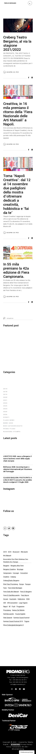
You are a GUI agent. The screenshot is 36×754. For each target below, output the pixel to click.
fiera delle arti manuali (11, 592)
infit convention (12, 603)
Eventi (6, 417)
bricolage (20, 569)
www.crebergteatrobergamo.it (13, 625)
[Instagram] (12, 689)
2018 (5, 391)
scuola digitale (20, 614)
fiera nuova (25, 595)
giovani (5, 599)
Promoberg (7, 610)
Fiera (5, 588)
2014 (5, 388)
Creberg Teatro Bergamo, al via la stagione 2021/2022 (17, 43)
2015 (5, 552)
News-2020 (8, 423)
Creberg (13, 577)
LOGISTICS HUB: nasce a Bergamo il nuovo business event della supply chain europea (17, 458)
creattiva (6, 577)
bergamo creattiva (9, 569)
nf (9, 606)
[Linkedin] (20, 689)
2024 (5, 408)
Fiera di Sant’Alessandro (11, 595)
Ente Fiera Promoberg (10, 584)
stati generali (7, 618)
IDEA (27, 599)
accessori (16, 552)
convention (24, 573)
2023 (5, 406)
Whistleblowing (18, 749)
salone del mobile (18, 610)
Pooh (13, 606)
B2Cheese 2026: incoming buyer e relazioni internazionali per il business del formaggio (17, 469)
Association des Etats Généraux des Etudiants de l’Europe (15, 560)
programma (20, 606)
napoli (5, 606)
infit (4, 603)
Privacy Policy (26, 744)
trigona (26, 621)
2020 (5, 397)
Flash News (8, 420)
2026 (5, 414)
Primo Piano (9, 428)
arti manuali (7, 555)
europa (21, 584)
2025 (5, 411)
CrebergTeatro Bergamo (11, 580)
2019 (5, 394)
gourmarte (12, 599)
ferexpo (28, 584)
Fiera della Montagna (15, 588)
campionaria (7, 573)
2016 (9, 552)
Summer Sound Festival (21, 618)
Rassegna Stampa (12, 431)
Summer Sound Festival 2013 (13, 621)
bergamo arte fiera (17, 566)
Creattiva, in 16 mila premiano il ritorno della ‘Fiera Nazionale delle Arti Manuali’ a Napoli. (17, 114)
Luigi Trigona (23, 603)
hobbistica (21, 599)
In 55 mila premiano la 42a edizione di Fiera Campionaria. (16, 270)
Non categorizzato (13, 426)
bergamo (6, 566)
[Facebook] (16, 689)
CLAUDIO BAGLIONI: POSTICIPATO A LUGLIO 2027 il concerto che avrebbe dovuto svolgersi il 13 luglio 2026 (17, 479)
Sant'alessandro (8, 614)
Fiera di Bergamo (26, 592)
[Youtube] (24, 689)
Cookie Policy (16, 744)
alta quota (24, 552)
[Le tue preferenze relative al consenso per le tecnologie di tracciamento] (26, 752)
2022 (5, 403)
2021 (5, 400)
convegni (16, 573)
